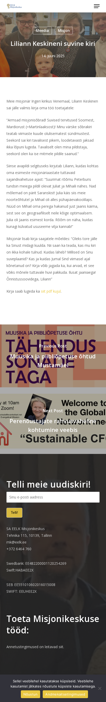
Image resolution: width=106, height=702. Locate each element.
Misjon (64, 30)
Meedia (42, 30)
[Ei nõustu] (99, 688)
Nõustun (30, 694)
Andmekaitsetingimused (65, 694)
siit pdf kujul (51, 291)
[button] (97, 6)
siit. (61, 646)
